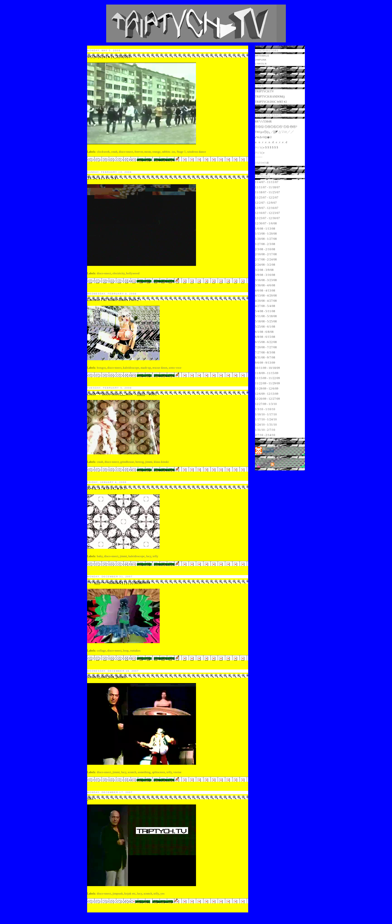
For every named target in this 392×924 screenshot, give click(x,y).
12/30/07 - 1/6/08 (266, 223)
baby (100, 556)
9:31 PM (128, 160)
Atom (266, 465)
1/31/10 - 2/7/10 (265, 429)
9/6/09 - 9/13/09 (265, 362)
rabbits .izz (168, 151)
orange (156, 151)
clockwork (103, 151)
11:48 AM (126, 901)
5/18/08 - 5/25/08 (266, 321)
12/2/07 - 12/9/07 (266, 202)
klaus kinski (161, 461)
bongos (101, 367)
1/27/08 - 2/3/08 (265, 244)
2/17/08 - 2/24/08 (266, 259)
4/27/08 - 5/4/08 (265, 306)
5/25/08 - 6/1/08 (265, 326)
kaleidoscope (131, 367)
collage (101, 650)
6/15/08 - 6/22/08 (266, 342)
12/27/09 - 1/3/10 (266, 404)
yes (162, 893)
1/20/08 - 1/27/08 (266, 238)
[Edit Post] (177, 159)
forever (139, 151)
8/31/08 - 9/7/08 (265, 357)
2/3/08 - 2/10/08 (265, 249)
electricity (119, 273)
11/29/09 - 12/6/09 (266, 388)
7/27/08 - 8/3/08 (265, 352)
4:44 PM (128, 564)
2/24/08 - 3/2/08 (265, 264)
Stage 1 (181, 151)
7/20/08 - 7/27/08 (266, 347)
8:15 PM (128, 470)
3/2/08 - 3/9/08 (264, 270)
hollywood (133, 273)
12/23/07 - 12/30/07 (267, 218)
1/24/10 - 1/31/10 (266, 424)
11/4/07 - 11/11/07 (266, 182)
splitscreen (158, 772)
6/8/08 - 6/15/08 (265, 336)
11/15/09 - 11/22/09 (267, 378)
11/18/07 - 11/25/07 (267, 192)
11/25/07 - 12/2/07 (266, 197)
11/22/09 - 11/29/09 (267, 383)
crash (114, 151)
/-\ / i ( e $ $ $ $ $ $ (266, 147)
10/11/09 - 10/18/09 (267, 368)
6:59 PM (128, 658)
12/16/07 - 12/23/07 (267, 213)
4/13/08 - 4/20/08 (266, 295)
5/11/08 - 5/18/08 (266, 316)
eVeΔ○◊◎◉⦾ (263, 137)
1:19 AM (128, 281)
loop (126, 650)
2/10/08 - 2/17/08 (266, 254)
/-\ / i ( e (260, 152)
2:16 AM (128, 780)
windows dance (196, 151)
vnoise (177, 772)
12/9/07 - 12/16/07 (266, 208)
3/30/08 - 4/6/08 (265, 285)
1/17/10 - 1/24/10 (266, 419)
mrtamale (262, 55)
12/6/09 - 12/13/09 (266, 393)
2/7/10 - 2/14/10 (265, 435)
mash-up (146, 367)
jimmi (148, 461)
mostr (147, 151)
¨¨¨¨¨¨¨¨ (258, 157)
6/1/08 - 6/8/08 (264, 331)
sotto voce (175, 367)
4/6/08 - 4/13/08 (265, 290)
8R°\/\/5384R (263, 121)
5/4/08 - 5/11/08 (265, 311)
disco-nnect (126, 151)
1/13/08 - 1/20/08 (266, 233)
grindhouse (127, 461)
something (144, 772)
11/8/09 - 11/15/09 (266, 373)
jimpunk (118, 893)
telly (155, 556)
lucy (148, 556)
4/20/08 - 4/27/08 (266, 300)
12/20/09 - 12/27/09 (267, 398)
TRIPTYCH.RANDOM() (270, 96)
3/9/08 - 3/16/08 (265, 275)
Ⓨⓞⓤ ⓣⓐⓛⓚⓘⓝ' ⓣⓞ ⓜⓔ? (276, 126)
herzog (139, 461)
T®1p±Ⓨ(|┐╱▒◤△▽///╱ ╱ (274, 132)
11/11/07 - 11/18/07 (267, 187)
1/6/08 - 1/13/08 (265, 228)
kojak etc (130, 893)
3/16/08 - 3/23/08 (266, 280)
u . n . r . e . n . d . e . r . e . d (271, 142)
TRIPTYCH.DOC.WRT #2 (271, 101)
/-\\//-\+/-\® (262, 162)
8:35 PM (128, 375)
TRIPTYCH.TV (264, 91)
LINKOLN (261, 63)
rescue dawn (159, 367)
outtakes (135, 650)
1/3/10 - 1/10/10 (265, 409)
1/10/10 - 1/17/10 (266, 414)
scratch (132, 772)
